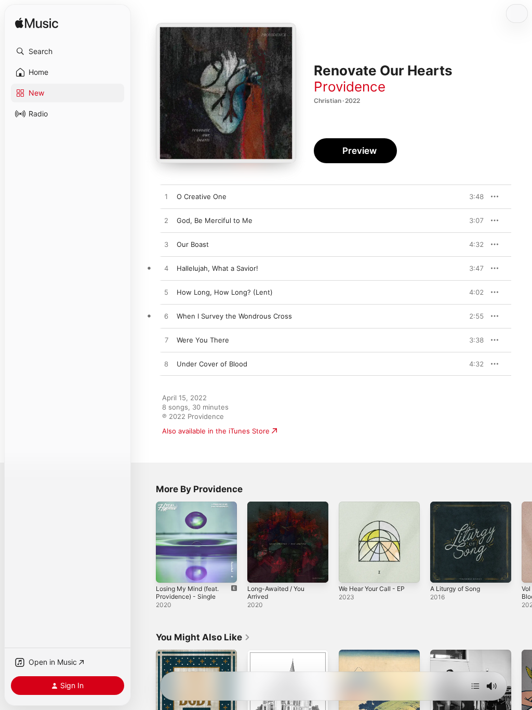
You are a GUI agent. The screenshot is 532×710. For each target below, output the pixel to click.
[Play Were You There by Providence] (166, 340)
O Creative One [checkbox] (202, 196)
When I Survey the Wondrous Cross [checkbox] (234, 316)
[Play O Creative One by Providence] (166, 197)
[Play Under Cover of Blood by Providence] (166, 364)
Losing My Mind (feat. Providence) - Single (187, 592)
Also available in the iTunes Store (216, 431)
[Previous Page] (145, 542)
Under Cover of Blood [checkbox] (212, 364)
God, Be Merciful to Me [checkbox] (214, 220)
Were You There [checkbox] (203, 340)
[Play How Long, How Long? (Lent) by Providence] (166, 292)
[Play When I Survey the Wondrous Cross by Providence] (166, 316)
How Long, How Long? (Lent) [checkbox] (225, 292)
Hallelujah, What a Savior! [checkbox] (217, 268)
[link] (203, 637)
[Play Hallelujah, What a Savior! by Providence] (166, 268)
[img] (36, 24)
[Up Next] (475, 686)
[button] (67, 51)
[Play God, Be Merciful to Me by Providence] (166, 221)
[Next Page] (521, 542)
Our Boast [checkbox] (193, 244)
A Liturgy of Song (455, 589)
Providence (349, 86)
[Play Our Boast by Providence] (166, 244)
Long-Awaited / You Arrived (275, 592)
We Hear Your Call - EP (372, 589)
